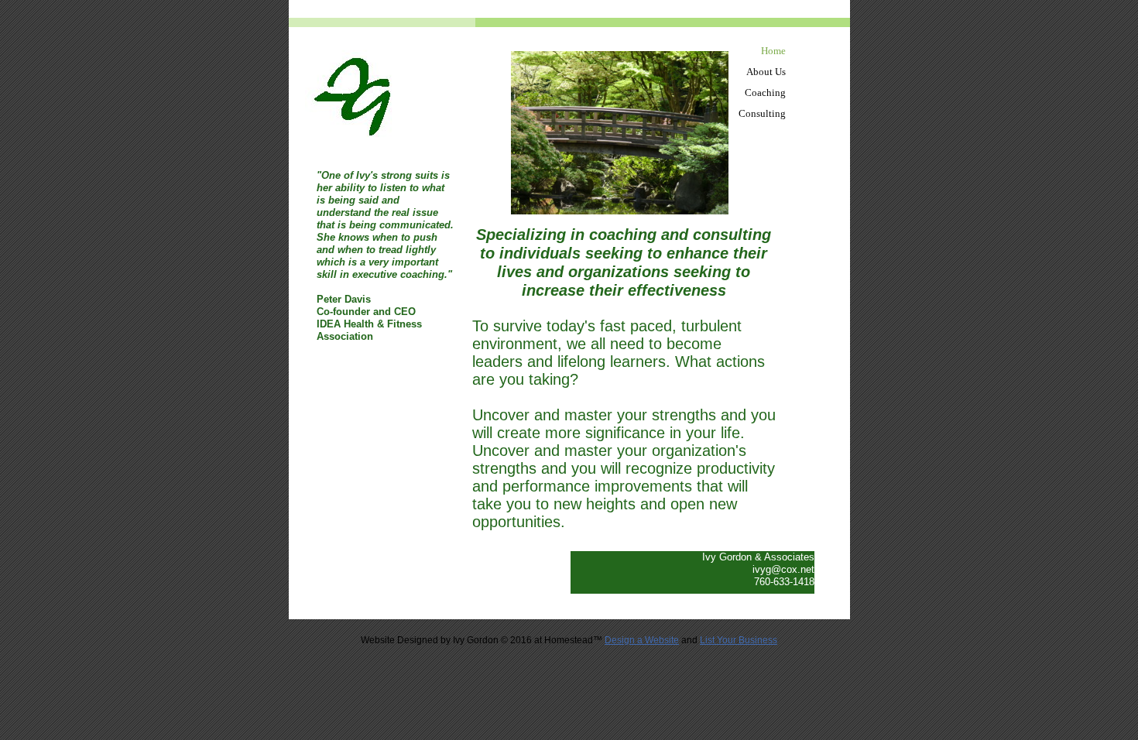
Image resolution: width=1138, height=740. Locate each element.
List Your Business (738, 640)
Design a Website (642, 640)
